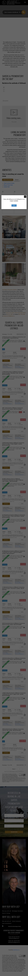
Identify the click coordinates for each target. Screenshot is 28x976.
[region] (14, 94)
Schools (17, 179)
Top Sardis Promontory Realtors (9, 289)
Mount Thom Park (8, 185)
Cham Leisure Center (9, 183)
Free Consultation (6, 923)
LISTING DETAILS (6, 361)
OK (14, 205)
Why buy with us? (6, 911)
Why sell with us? (6, 921)
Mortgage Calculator (17, 911)
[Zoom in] (4, 87)
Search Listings (6, 913)
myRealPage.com (16, 949)
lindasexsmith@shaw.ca (8, 316)
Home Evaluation (16, 921)
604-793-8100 (21, 314)
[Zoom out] (4, 89)
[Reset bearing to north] (4, 91)
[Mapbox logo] (5, 101)
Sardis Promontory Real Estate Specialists (16, 312)
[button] (6, 911)
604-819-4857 (9, 314)
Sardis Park (7, 187)
